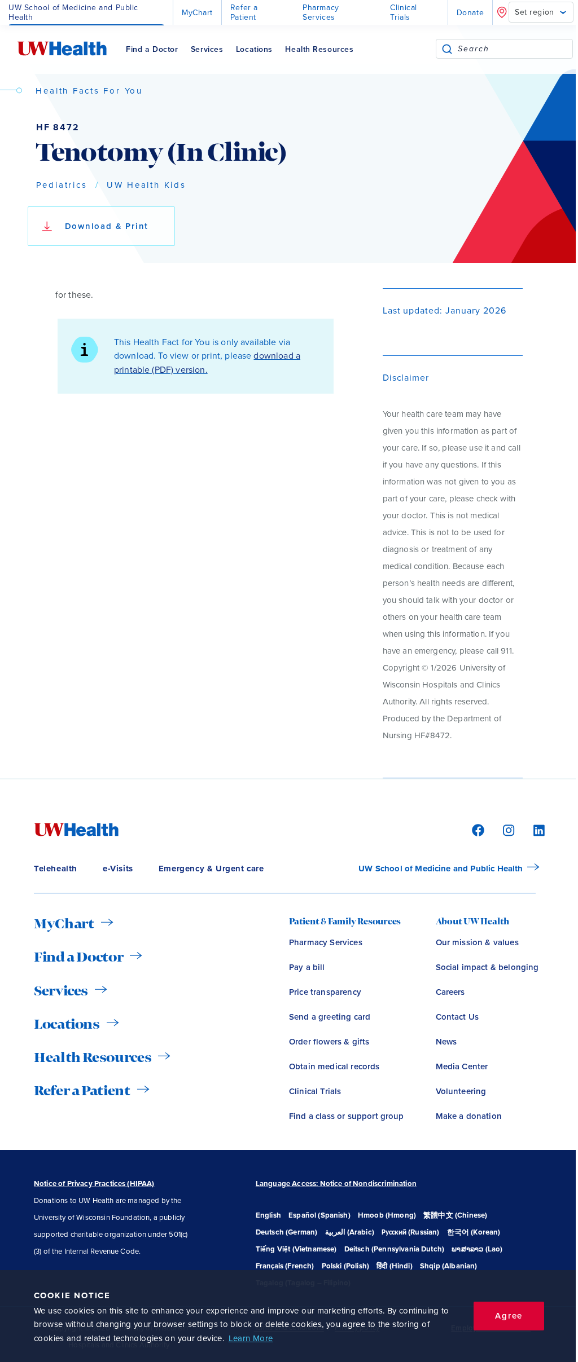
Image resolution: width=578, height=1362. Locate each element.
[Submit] (447, 48)
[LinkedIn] (533, 829)
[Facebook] (476, 829)
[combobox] (515, 48)
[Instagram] (507, 829)
